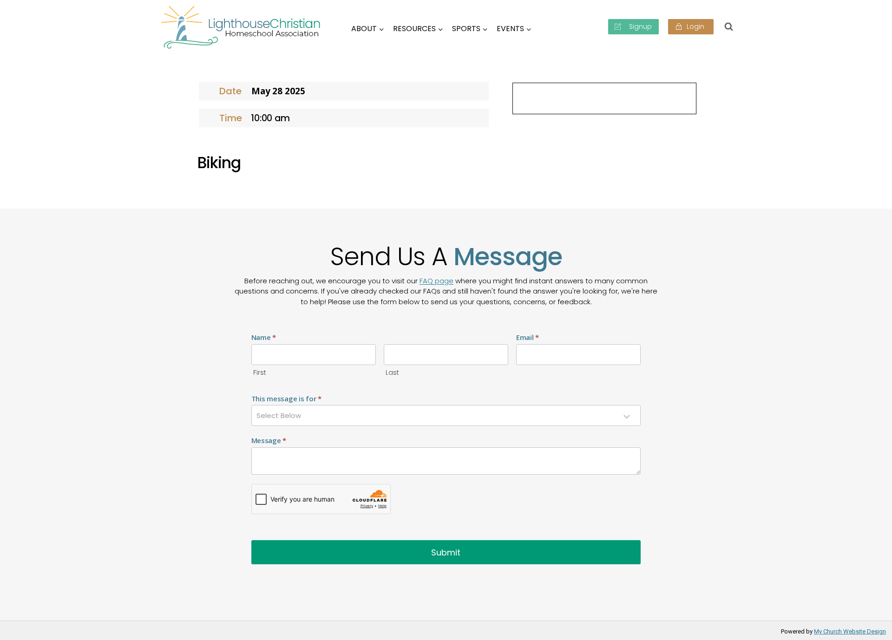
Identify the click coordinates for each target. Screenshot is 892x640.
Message (269, 440)
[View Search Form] (729, 26)
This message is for (286, 398)
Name (263, 337)
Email (527, 337)
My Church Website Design (850, 631)
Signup (639, 26)
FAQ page (436, 281)
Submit (445, 552)
